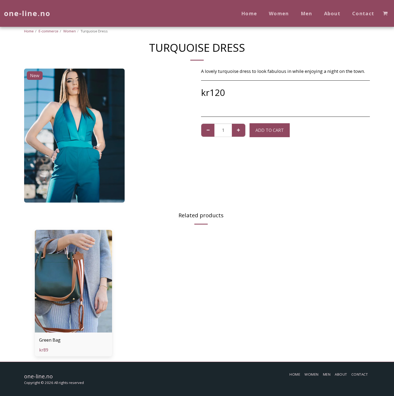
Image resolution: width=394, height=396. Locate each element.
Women (69, 31)
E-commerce (48, 31)
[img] (73, 281)
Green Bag (50, 340)
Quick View (73, 330)
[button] (385, 13)
